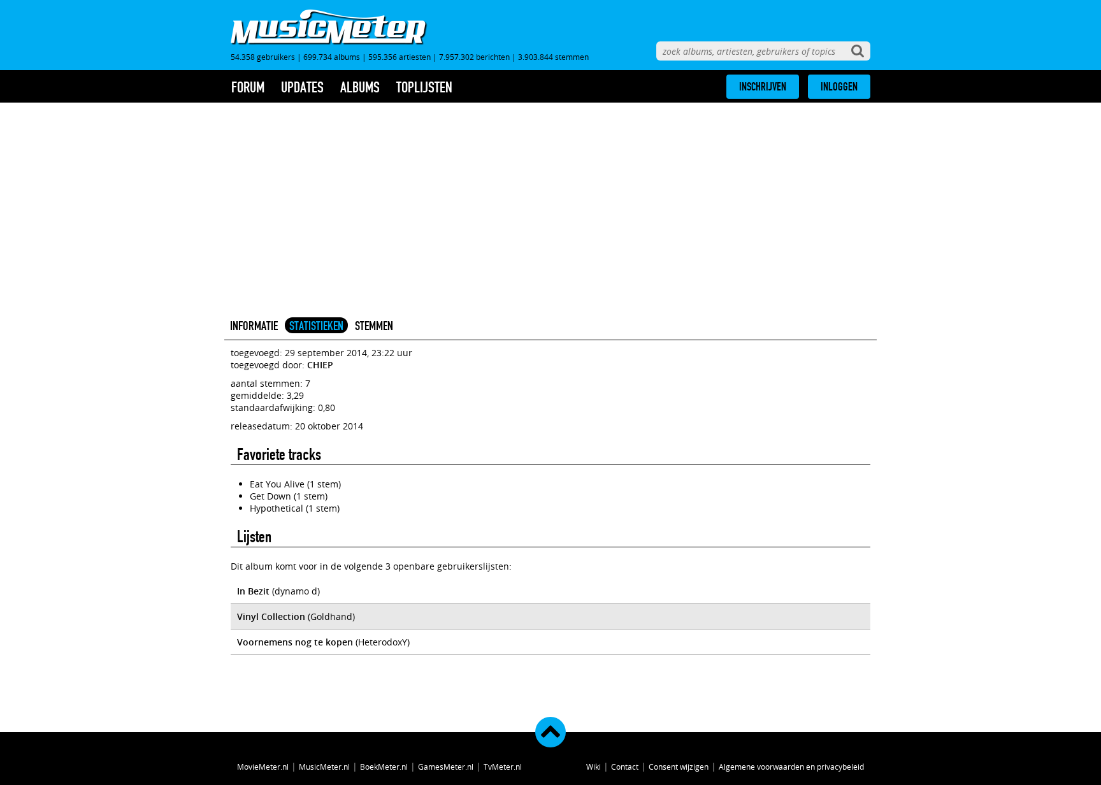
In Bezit (253, 591)
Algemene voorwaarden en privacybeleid (791, 766)
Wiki (593, 766)
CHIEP (320, 365)
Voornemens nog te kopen (295, 642)
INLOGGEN (839, 87)
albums (360, 87)
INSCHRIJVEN (762, 87)
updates (302, 87)
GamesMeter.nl (445, 766)
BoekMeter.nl (384, 766)
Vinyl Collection (271, 616)
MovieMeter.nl (263, 766)
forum (247, 87)
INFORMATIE (254, 325)
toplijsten (424, 87)
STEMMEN (374, 325)
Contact (624, 766)
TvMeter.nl (503, 766)
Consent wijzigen (679, 766)
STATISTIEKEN (316, 325)
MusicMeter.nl (324, 766)
